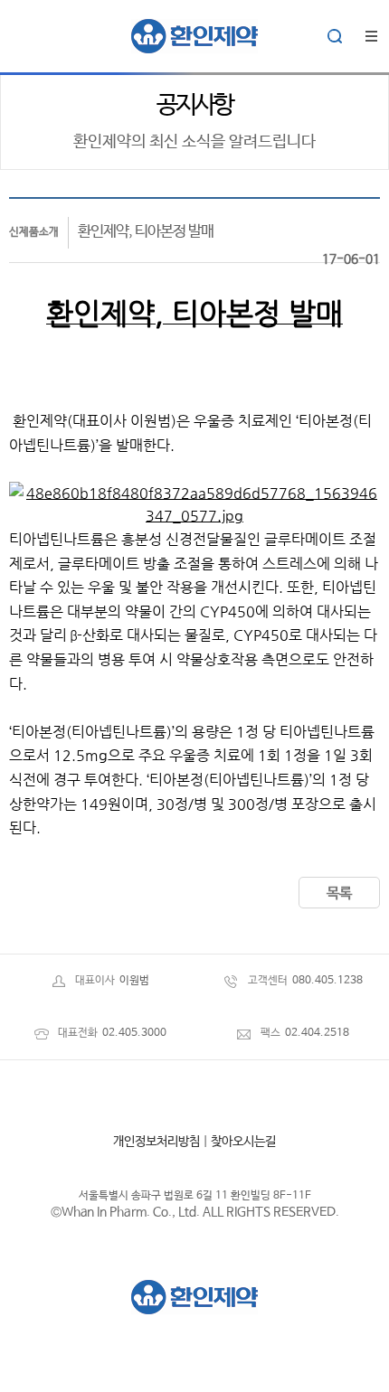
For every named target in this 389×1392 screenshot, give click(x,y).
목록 (339, 893)
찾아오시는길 (243, 1141)
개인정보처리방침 (156, 1141)
